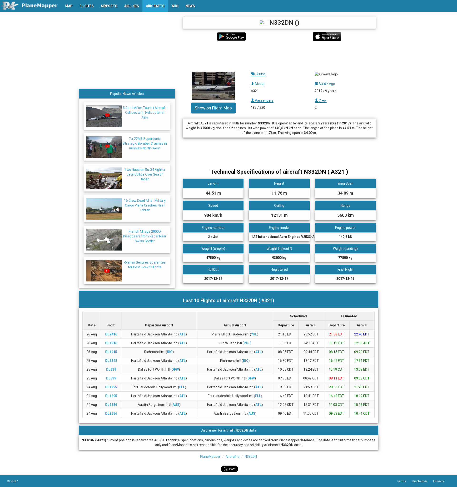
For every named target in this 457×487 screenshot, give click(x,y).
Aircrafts (232, 456)
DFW (175, 369)
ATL (182, 334)
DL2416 (111, 334)
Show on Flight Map (213, 107)
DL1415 (111, 352)
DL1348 (111, 361)
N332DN (251, 456)
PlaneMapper (210, 456)
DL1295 (111, 387)
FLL (182, 387)
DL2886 (111, 405)
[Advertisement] (279, 56)
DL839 (111, 369)
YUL (254, 334)
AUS (176, 405)
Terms (404, 481)
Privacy (441, 481)
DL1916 (111, 343)
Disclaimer (422, 481)
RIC (170, 352)
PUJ (247, 343)
